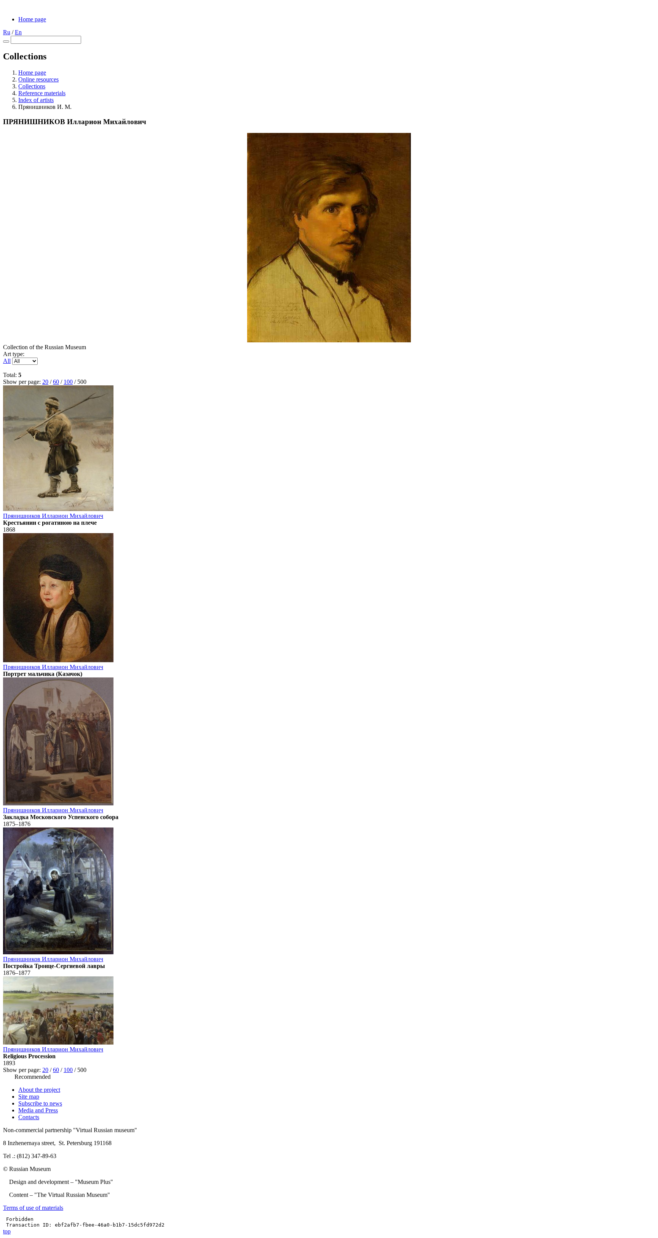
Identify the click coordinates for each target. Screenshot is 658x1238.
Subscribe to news (40, 1103)
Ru (6, 32)
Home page (32, 19)
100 (68, 382)
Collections (31, 86)
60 (56, 382)
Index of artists (36, 100)
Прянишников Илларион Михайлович (53, 516)
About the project (39, 1089)
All (7, 361)
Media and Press (38, 1110)
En (18, 32)
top (7, 1231)
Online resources (38, 79)
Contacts (28, 1117)
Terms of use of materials (33, 1207)
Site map (28, 1096)
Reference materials (41, 93)
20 (45, 382)
